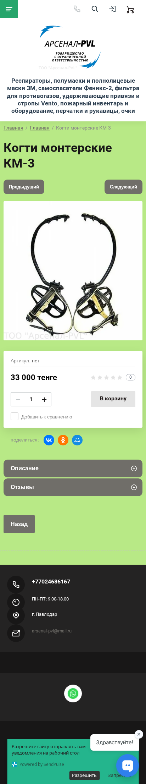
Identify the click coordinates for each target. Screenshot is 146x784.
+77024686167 (51, 581)
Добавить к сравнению (46, 417)
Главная (13, 128)
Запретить (119, 775)
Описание (25, 468)
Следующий (123, 187)
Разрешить (84, 775)
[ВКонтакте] (49, 440)
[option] (73, 270)
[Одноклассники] (63, 440)
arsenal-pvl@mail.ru (52, 631)
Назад (19, 524)
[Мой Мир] (77, 440)
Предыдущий (24, 187)
